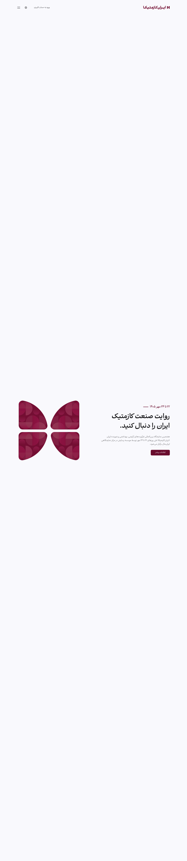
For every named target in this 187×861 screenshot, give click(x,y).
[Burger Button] (18, 7)
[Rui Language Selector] (26, 7)
